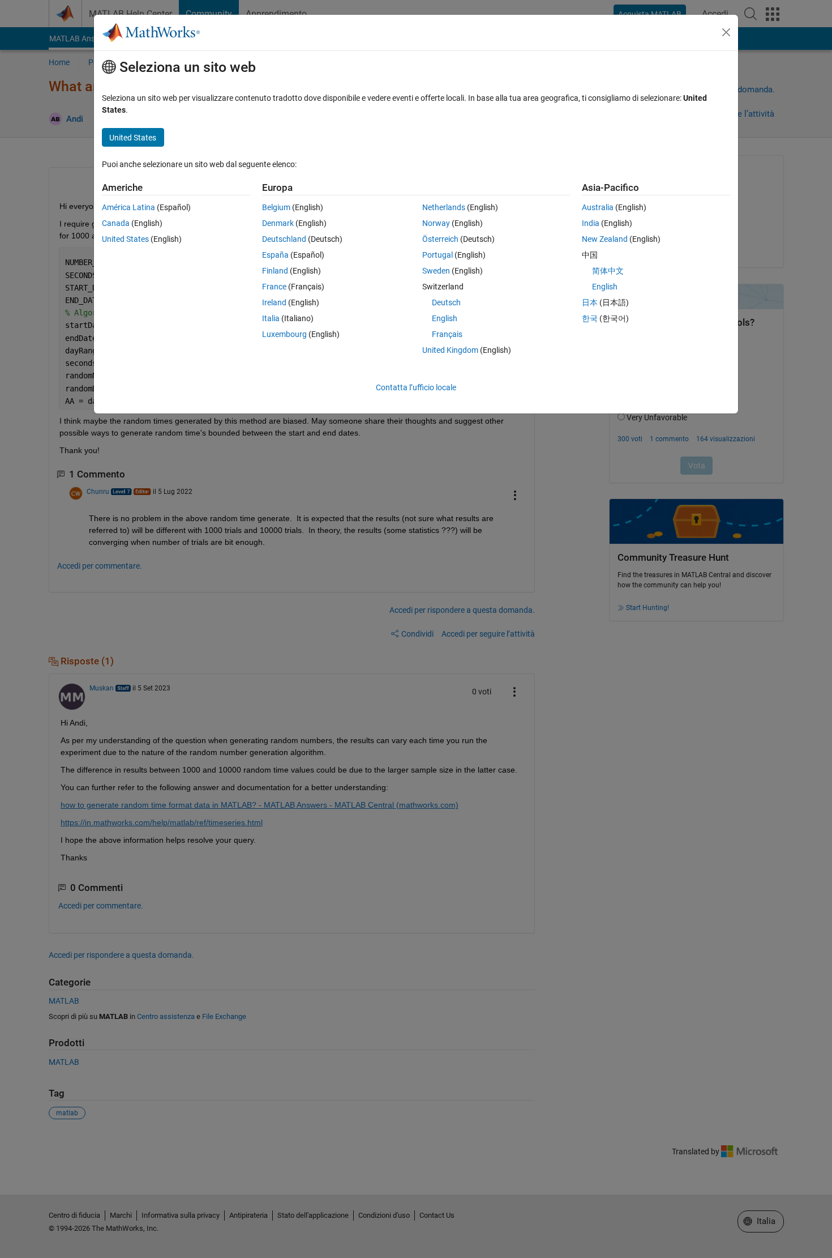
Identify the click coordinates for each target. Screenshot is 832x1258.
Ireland (274, 302)
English (444, 318)
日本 (590, 302)
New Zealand (605, 239)
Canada (116, 223)
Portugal (437, 254)
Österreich (440, 239)
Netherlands (443, 207)
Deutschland (284, 239)
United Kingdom (450, 350)
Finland (275, 270)
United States (125, 239)
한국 (590, 318)
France (274, 286)
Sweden (436, 270)
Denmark (278, 223)
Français (447, 334)
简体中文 (608, 270)
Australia (598, 207)
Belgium (276, 207)
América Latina (128, 207)
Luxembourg (284, 334)
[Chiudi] (726, 32)
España (275, 254)
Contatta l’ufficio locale (416, 387)
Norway (436, 223)
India (590, 223)
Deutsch (446, 302)
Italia (271, 318)
